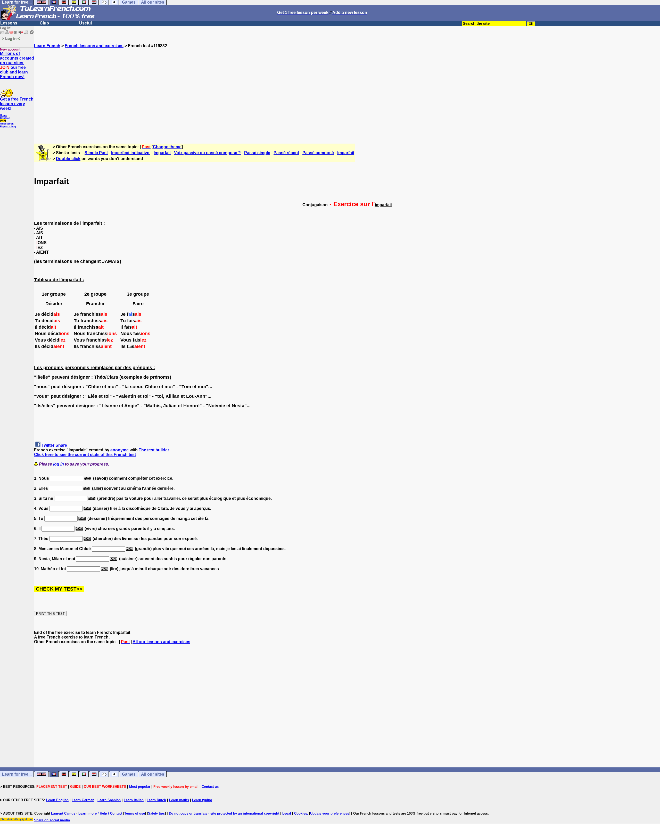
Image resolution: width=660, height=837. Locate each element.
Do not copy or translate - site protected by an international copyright (224, 813)
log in (58, 464)
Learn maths (179, 800)
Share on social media (52, 820)
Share (61, 445)
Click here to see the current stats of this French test (85, 454)
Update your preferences (329, 813)
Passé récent (286, 153)
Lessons (8, 23)
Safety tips (156, 813)
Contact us (210, 787)
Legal (286, 813)
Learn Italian (134, 800)
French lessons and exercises (94, 46)
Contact (5, 118)
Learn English (57, 800)
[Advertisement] (347, 93)
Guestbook (7, 123)
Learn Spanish (109, 800)
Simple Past (96, 153)
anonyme (119, 450)
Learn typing (202, 800)
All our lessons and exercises (161, 642)
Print (3, 120)
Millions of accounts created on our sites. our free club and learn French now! (17, 65)
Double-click (68, 158)
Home (3, 115)
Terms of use (134, 813)
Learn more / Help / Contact (100, 813)
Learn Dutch (156, 800)
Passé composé (318, 153)
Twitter (48, 445)
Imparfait (162, 153)
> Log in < (11, 38)
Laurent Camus (63, 813)
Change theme (167, 147)
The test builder (154, 450)
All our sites (152, 774)
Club (44, 23)
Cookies (300, 813)
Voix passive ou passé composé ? (207, 153)
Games (129, 774)
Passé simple (257, 153)
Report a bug (8, 126)
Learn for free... (16, 774)
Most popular (139, 787)
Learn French (47, 46)
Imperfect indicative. (130, 153)
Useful (85, 23)
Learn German (83, 800)
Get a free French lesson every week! (17, 104)
